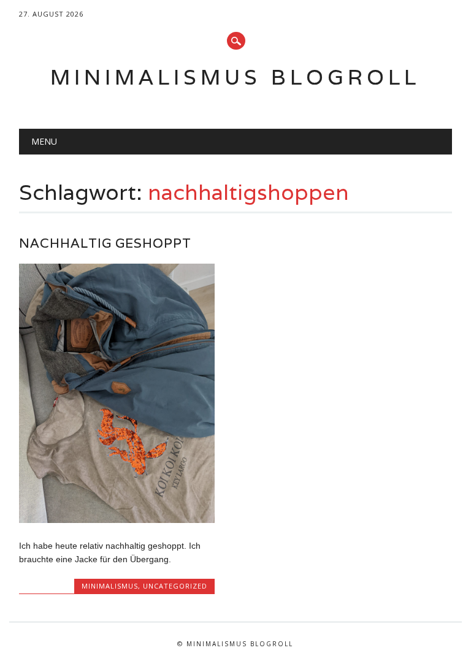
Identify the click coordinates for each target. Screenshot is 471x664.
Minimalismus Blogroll (235, 77)
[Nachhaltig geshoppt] (116, 520)
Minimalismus (110, 585)
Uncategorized (175, 585)
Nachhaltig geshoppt (105, 243)
